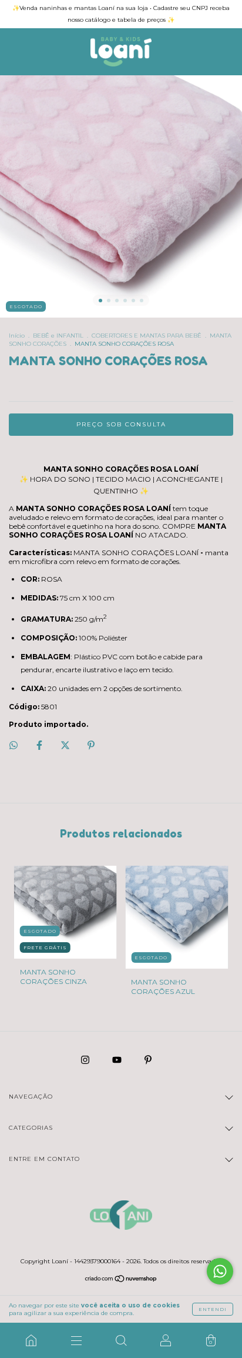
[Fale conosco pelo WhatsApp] (220, 1271)
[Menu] (75, 1340)
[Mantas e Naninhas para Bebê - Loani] (31, 1340)
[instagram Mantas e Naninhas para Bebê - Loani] (86, 1059)
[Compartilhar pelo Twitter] (66, 744)
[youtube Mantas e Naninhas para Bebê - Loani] (117, 1059)
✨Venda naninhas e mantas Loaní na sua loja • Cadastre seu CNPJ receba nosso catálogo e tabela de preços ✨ (121, 14)
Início (17, 335)
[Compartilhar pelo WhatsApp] (13, 745)
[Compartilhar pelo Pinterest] (91, 744)
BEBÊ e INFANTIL (58, 335)
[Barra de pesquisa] (121, 1340)
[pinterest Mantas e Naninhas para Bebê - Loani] (148, 1059)
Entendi (213, 1309)
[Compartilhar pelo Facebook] (40, 744)
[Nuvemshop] (121, 1280)
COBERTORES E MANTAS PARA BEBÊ (146, 335)
